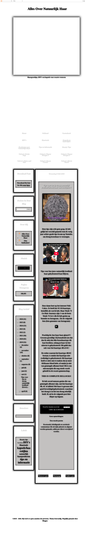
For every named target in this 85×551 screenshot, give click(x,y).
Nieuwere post (43, 476)
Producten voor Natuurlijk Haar (24, 147)
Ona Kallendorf (25, 242)
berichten (20, 442)
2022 (21, 332)
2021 (21, 335)
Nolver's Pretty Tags (24, 154)
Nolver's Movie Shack (66, 161)
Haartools (45, 140)
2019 (21, 342)
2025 (21, 322)
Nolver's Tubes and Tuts (24, 161)
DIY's (24, 140)
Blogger (44, 521)
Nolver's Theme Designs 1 (45, 154)
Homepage (57, 476)
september (25, 359)
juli (22, 367)
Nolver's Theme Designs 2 (66, 154)
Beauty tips (24, 439)
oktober (24, 356)
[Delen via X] (66, 407)
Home (24, 133)
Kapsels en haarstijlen (66, 140)
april (23, 391)
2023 (21, 329)
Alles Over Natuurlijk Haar (47, 9)
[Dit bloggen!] (65, 407)
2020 (21, 339)
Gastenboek (66, 133)
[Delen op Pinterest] (69, 407)
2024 (21, 325)
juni (23, 371)
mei (22, 374)
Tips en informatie (45, 147)
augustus (24, 364)
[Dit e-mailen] (64, 407)
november (25, 350)
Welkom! (45, 133)
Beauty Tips (66, 147)
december (24, 345)
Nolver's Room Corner (45, 161)
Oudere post (70, 476)
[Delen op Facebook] (68, 407)
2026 (21, 319)
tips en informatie (59, 409)
